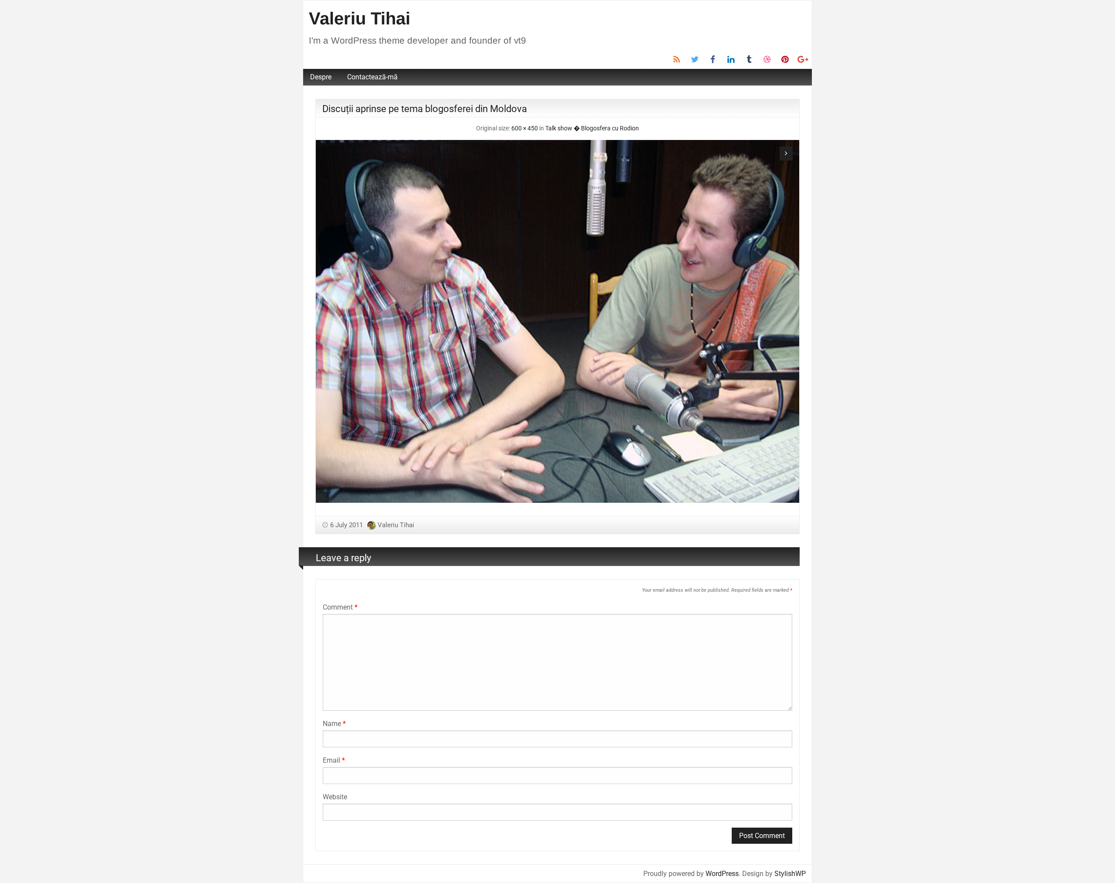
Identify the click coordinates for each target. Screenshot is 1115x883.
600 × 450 (524, 128)
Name (334, 723)
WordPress (722, 873)
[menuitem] (320, 77)
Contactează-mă (372, 77)
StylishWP (790, 873)
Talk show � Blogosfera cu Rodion (592, 128)
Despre (320, 77)
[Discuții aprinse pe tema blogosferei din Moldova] (557, 321)
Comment (340, 607)
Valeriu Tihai (359, 18)
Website (335, 797)
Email (334, 760)
